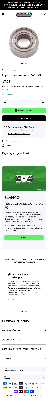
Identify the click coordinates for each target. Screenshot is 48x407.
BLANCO (12, 197)
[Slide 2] (26, 63)
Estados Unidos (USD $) (13, 370)
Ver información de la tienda (19, 133)
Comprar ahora (24, 118)
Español (7, 378)
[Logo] (24, 14)
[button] (8, 145)
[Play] (24, 178)
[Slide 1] (22, 63)
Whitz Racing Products (20, 396)
